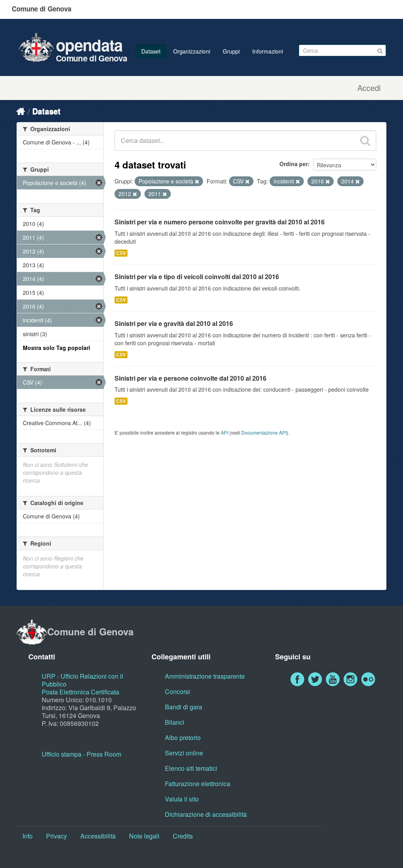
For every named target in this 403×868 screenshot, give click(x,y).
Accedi (369, 87)
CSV (121, 253)
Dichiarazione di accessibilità (206, 814)
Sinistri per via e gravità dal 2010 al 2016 (174, 323)
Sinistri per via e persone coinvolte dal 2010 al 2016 (190, 378)
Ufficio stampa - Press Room (81, 754)
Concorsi (177, 691)
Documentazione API (264, 432)
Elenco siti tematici (191, 768)
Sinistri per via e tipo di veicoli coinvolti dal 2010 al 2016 (197, 276)
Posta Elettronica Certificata (80, 691)
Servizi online (184, 752)
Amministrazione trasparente (205, 676)
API (224, 432)
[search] (365, 140)
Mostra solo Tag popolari (56, 348)
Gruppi (231, 51)
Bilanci (174, 722)
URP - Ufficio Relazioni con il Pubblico (82, 680)
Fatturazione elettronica (197, 783)
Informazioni (267, 51)
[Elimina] (197, 181)
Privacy (56, 835)
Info (27, 835)
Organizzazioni (191, 51)
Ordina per (293, 164)
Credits (183, 835)
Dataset (151, 51)
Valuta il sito (182, 798)
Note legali (144, 835)
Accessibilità (98, 835)
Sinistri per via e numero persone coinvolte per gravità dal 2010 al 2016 (220, 221)
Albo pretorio (183, 737)
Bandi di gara (183, 706)
